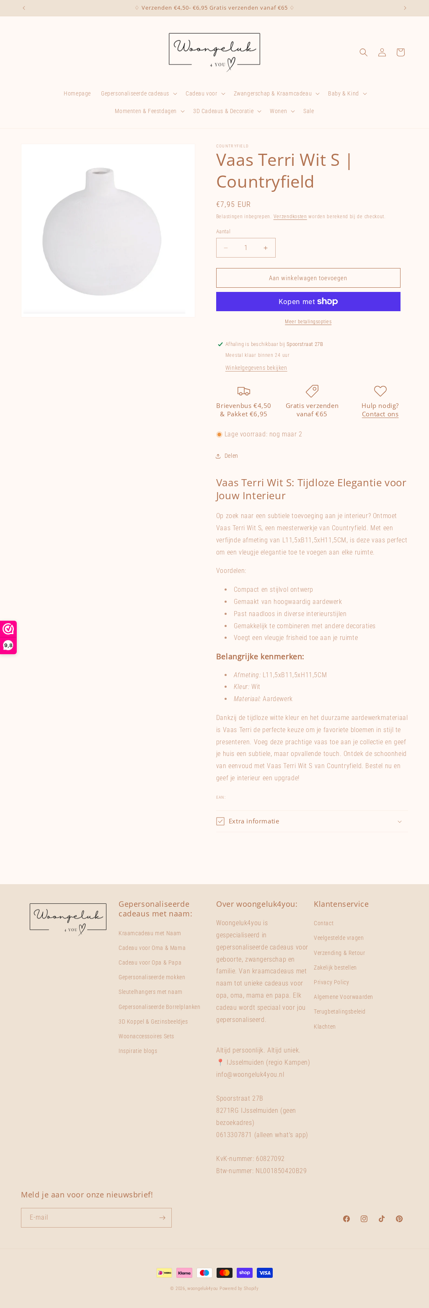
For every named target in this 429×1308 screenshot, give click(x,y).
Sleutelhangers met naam (151, 991)
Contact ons (380, 414)
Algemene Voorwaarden (343, 996)
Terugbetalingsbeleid (340, 1011)
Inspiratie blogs (138, 1050)
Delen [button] (231, 455)
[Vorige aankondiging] (24, 8)
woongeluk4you (202, 1288)
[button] (138, 93)
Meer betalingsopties (308, 322)
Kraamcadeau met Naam (150, 933)
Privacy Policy (331, 982)
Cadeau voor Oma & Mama (152, 947)
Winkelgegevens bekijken (256, 367)
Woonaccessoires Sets (146, 1036)
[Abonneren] (162, 1218)
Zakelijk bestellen (335, 967)
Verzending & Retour (339, 952)
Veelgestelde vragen (339, 937)
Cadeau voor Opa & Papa (150, 962)
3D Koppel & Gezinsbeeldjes (153, 1021)
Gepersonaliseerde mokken (152, 977)
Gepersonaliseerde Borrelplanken (160, 1007)
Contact (323, 923)
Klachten (325, 1026)
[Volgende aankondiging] (405, 8)
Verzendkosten (290, 216)
